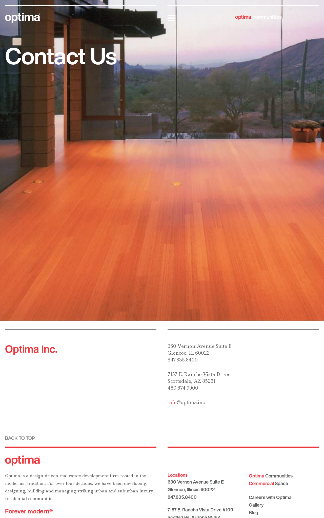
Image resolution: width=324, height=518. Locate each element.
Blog (253, 512)
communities (258, 17)
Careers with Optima (270, 497)
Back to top (20, 438)
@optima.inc (186, 402)
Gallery (256, 505)
